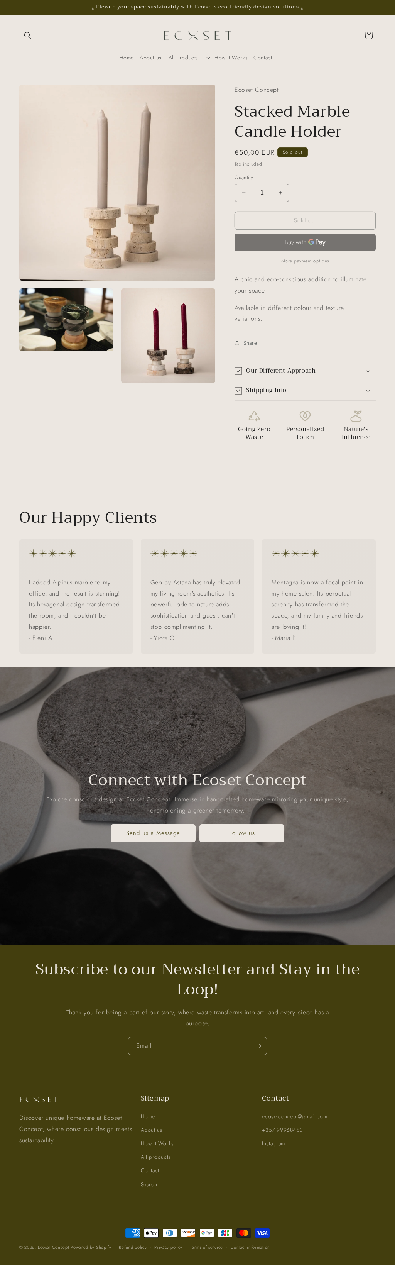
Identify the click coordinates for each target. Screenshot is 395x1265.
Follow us (242, 833)
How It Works (157, 1143)
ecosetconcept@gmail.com (294, 1116)
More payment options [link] (305, 260)
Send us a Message (153, 833)
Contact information (250, 1247)
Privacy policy (168, 1247)
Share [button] (250, 343)
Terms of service (206, 1247)
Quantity (244, 177)
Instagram (273, 1143)
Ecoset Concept (53, 1247)
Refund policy (133, 1247)
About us (152, 1130)
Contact (150, 1170)
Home (148, 1116)
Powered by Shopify (91, 1247)
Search (149, 1184)
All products (156, 1157)
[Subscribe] (258, 1046)
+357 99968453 (282, 1130)
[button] (27, 35)
